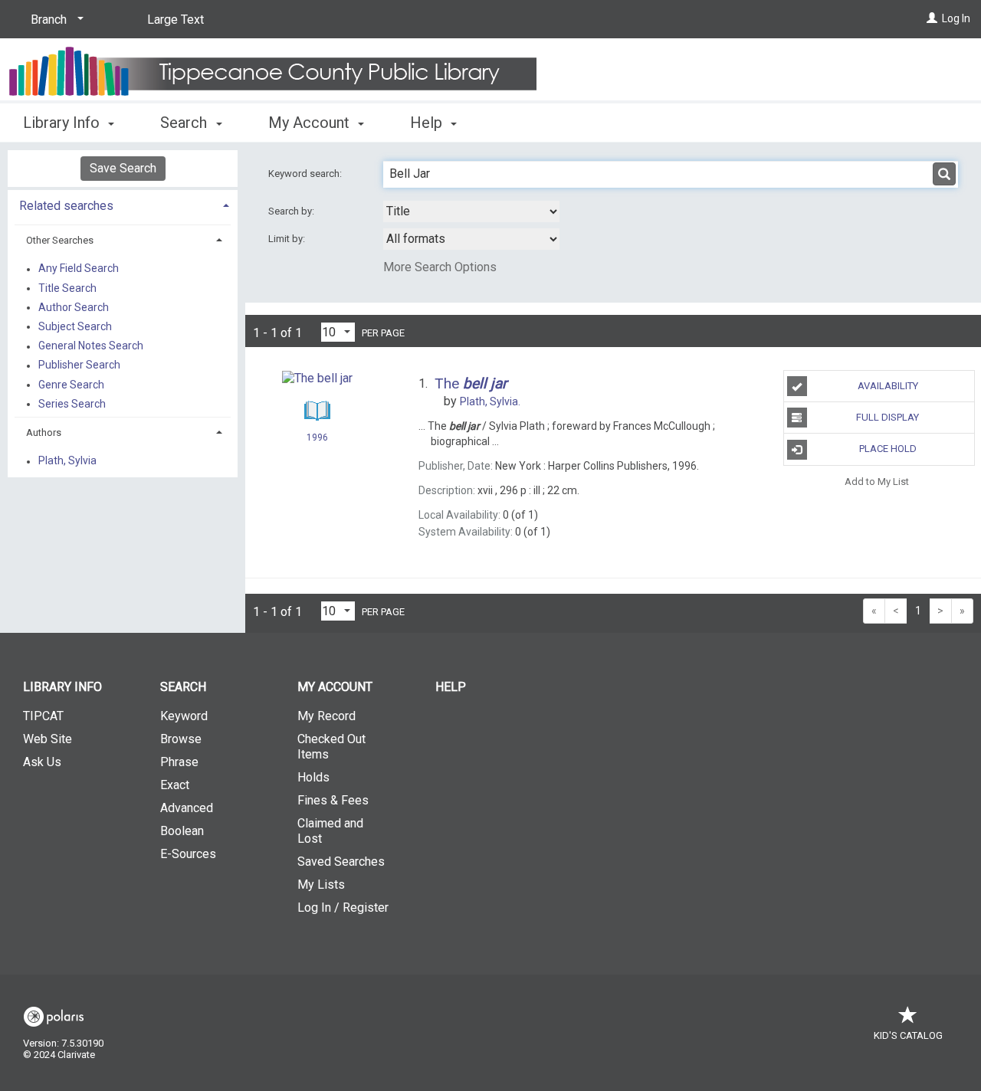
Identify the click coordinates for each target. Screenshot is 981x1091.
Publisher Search (79, 365)
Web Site (47, 739)
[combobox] (471, 211)
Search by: (292, 211)
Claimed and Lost (330, 831)
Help (450, 687)
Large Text (175, 19)
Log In (956, 18)
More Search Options (440, 267)
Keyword (184, 716)
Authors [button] (43, 432)
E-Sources (188, 854)
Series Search (72, 404)
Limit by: (287, 238)
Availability (888, 386)
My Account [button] (310, 122)
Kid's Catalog (908, 1035)
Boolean (182, 831)
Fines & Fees (333, 800)
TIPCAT (43, 716)
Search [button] (185, 122)
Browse (181, 739)
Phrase (179, 762)
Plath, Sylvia (67, 461)
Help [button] (428, 122)
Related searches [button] (66, 205)
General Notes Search (90, 346)
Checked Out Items (331, 747)
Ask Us (42, 762)
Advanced (186, 808)
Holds (313, 777)
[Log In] (932, 18)
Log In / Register (343, 907)
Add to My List (877, 481)
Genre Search (71, 384)
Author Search (73, 307)
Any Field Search (78, 269)
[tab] (123, 204)
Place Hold (888, 448)
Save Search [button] (123, 168)
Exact (174, 785)
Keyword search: (306, 173)
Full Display (887, 417)
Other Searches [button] (60, 240)
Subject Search (75, 326)
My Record (326, 716)
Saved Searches (341, 861)
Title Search (67, 288)
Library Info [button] (63, 122)
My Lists (321, 884)
